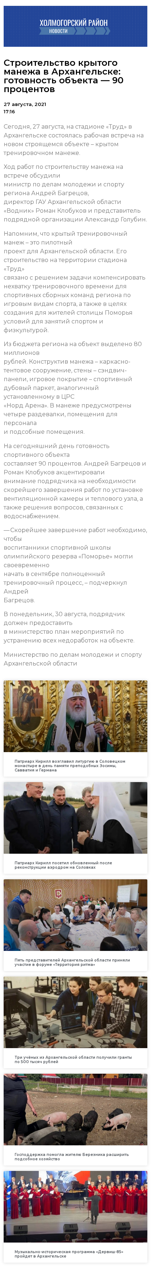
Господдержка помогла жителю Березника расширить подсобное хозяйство (72, 1156)
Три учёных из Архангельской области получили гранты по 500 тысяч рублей (73, 1059)
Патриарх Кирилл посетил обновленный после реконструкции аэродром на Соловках (63, 865)
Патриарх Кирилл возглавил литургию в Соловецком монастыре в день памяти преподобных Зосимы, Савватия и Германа (70, 766)
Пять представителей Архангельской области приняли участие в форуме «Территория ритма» (72, 962)
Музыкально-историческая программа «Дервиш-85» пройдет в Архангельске (69, 1254)
